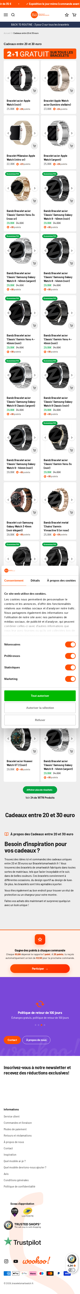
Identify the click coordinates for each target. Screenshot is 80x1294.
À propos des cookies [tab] (61, 580)
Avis (6, 1173)
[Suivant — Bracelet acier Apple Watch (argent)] (72, 133)
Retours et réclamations (18, 1135)
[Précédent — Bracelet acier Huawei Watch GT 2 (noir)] (8, 739)
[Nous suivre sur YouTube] (15, 1261)
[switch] (70, 656)
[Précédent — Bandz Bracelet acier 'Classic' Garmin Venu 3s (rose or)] (8, 188)
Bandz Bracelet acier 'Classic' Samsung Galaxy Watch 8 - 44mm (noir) (58, 277)
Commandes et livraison (18, 1122)
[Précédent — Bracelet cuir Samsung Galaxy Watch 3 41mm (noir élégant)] (8, 500)
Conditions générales (16, 1180)
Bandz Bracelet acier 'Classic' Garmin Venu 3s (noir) (58, 464)
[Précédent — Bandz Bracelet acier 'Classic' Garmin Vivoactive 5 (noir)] (8, 559)
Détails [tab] (35, 580)
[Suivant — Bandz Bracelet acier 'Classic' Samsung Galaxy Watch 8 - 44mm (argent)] (72, 739)
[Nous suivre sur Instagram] (6, 1261)
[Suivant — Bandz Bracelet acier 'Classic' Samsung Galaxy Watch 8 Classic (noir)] (72, 375)
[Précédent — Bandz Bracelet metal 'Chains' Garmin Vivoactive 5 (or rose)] (45, 500)
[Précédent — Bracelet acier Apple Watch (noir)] (8, 78)
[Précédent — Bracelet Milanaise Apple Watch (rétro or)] (8, 133)
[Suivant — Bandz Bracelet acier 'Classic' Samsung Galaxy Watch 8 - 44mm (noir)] (72, 251)
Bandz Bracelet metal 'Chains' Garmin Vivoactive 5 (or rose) (56, 526)
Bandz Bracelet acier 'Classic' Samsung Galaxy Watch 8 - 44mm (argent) (58, 765)
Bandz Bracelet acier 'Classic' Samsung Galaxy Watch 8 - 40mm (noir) (58, 214)
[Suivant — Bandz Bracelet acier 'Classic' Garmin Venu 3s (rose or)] (35, 188)
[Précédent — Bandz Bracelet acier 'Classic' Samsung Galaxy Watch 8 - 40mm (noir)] (45, 188)
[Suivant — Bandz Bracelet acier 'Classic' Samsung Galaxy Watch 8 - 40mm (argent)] (35, 251)
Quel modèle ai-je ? (15, 1161)
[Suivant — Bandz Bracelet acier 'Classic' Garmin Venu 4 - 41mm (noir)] (72, 313)
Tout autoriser (40, 695)
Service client (12, 1116)
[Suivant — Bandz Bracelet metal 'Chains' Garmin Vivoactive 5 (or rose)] (72, 500)
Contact (12, 1039)
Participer (38, 968)
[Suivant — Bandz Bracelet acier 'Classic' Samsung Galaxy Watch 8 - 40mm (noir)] (72, 188)
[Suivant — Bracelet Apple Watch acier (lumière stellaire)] (72, 78)
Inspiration (10, 1154)
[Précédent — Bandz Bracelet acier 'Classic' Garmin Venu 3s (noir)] (45, 438)
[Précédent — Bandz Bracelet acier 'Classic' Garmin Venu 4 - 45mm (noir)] (8, 313)
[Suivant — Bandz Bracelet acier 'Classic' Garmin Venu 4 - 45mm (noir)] (35, 313)
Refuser (40, 720)
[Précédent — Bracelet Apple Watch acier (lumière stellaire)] (45, 78)
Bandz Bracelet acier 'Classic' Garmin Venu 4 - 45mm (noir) (21, 339)
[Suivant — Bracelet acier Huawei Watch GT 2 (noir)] (35, 739)
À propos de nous (36, 1039)
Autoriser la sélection (40, 707)
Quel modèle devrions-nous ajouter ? (25, 1167)
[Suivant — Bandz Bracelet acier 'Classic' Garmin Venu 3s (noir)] (72, 438)
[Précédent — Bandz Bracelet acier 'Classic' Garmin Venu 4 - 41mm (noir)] (45, 313)
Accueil (7, 33)
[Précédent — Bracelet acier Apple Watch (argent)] (45, 133)
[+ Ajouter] (34, 91)
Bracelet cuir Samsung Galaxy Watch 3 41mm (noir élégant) (20, 526)
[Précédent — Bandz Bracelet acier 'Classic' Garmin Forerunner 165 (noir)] (45, 559)
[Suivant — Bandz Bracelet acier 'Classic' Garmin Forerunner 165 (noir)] (72, 559)
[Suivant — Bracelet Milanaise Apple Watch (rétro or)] (35, 133)
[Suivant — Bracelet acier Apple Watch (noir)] (35, 78)
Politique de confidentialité (19, 1186)
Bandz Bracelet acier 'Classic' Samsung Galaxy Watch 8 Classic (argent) (21, 401)
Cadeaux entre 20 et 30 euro (26, 33)
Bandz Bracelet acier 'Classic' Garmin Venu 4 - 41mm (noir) (58, 339)
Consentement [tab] (13, 580)
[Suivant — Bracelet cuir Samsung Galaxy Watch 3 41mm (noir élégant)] (35, 500)
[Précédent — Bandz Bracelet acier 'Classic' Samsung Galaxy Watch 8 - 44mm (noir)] (45, 251)
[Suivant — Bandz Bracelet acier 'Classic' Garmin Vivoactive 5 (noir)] (35, 559)
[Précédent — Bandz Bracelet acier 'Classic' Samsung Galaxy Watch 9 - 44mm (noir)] (8, 438)
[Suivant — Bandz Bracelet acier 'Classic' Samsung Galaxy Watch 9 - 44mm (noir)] (35, 438)
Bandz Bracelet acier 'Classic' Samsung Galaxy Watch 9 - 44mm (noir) (21, 464)
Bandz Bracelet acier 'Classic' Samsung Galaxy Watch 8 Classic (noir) (58, 401)
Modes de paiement (15, 1129)
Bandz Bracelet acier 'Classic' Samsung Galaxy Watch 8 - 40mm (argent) (21, 277)
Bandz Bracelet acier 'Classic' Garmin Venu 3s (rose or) (21, 214)
